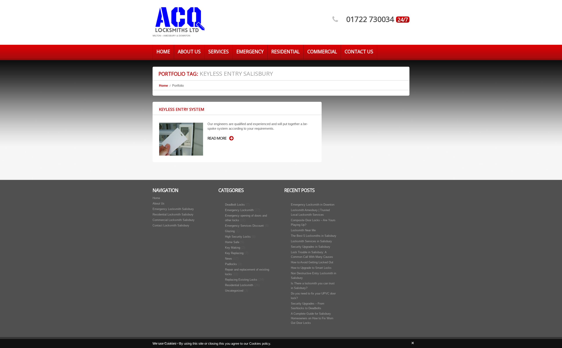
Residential (285, 51)
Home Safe (232, 242)
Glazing (230, 231)
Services (218, 51)
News (228, 258)
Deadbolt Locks (235, 204)
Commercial (322, 51)
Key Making (232, 247)
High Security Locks (238, 236)
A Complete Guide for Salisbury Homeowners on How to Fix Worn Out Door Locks (312, 318)
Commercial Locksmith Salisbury (174, 220)
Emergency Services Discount (244, 225)
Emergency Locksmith (239, 210)
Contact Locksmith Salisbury (171, 225)
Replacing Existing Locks (241, 279)
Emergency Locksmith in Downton (312, 204)
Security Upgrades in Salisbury (310, 246)
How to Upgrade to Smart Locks (311, 267)
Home (163, 51)
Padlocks (231, 264)
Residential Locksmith (239, 285)
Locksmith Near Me (303, 230)
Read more (217, 138)
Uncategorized (234, 290)
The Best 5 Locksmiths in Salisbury (313, 235)
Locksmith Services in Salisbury (311, 241)
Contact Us (359, 51)
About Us (189, 51)
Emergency (250, 51)
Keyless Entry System (181, 109)
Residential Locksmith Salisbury (173, 214)
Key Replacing (234, 253)
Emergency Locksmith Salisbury (173, 209)
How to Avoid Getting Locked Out (312, 262)
